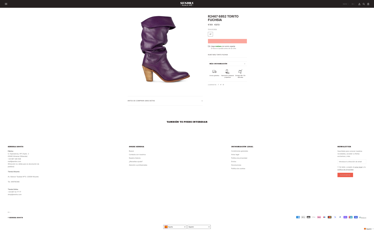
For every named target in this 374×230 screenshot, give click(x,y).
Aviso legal (235, 154)
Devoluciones (236, 165)
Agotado (227, 41)
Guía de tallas (212, 29)
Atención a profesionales (138, 165)
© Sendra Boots (15, 218)
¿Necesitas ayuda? (136, 161)
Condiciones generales (239, 151)
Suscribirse (345, 175)
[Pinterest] (223, 84)
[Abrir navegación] (6, 4)
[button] (369, 229)
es (353, 4)
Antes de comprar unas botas (141, 101)
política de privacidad (345, 170)
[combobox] (175, 227)
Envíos (233, 161)
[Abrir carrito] (368, 4)
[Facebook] (218, 84)
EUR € (345, 4)
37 (210, 34)
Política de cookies (238, 168)
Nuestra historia (134, 158)
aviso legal (358, 167)
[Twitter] (220, 84)
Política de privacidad (239, 158)
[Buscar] (364, 4)
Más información (218, 64)
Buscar (131, 151)
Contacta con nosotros (137, 154)
